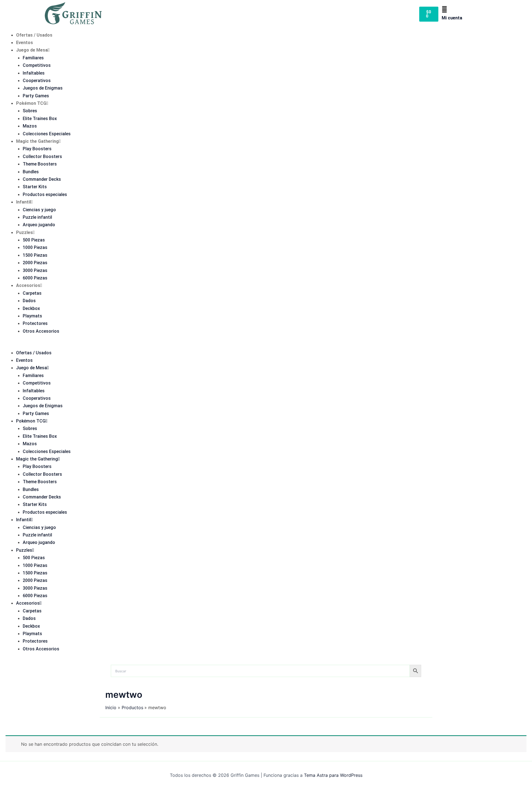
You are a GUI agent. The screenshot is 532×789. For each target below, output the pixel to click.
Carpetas (32, 293)
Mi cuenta (452, 18)
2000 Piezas (35, 262)
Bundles (31, 171)
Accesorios (28, 285)
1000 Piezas (35, 247)
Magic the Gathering (37, 141)
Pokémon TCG (31, 103)
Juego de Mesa (32, 50)
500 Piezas (34, 240)
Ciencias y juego (39, 209)
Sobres (30, 110)
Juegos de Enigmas (43, 88)
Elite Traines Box (40, 118)
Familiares (33, 57)
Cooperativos (37, 80)
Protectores (35, 323)
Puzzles (24, 232)
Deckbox (31, 308)
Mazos (30, 126)
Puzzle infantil (37, 217)
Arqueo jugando (39, 224)
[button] (266, 345)
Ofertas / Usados (34, 35)
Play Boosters (37, 148)
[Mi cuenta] (444, 9)
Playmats (32, 316)
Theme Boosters (40, 164)
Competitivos (37, 65)
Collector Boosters (42, 156)
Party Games (36, 95)
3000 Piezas (35, 270)
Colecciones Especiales (47, 133)
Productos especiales (45, 194)
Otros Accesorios (41, 331)
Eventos (24, 42)
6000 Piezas (35, 278)
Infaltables (34, 73)
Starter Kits (35, 186)
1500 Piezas (35, 255)
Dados (29, 300)
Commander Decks (42, 179)
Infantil (23, 202)
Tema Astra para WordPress (333, 775)
